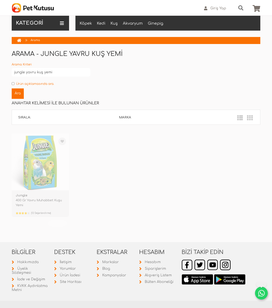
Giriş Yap (218, 8)
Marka (125, 117)
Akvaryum (133, 23)
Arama (35, 40)
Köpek (86, 23)
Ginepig (155, 23)
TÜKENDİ (57, 223)
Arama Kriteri (22, 64)
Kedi (101, 23)
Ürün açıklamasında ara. (35, 83)
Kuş (114, 23)
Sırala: (24, 117)
